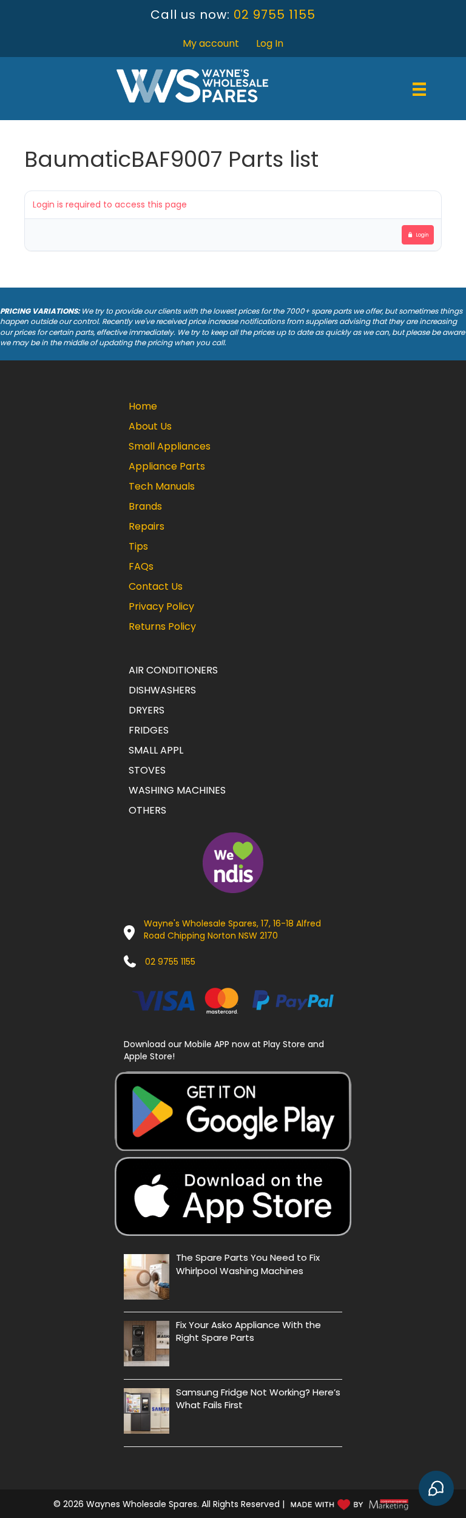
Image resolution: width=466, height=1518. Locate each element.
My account (211, 43)
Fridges (149, 730)
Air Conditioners (173, 670)
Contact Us (156, 586)
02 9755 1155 (275, 14)
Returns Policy (162, 626)
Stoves (147, 770)
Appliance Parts (167, 466)
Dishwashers (162, 690)
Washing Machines (177, 790)
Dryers (146, 710)
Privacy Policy (161, 606)
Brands (145, 506)
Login (422, 234)
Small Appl (156, 750)
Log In (269, 43)
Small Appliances (170, 446)
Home (143, 406)
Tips (138, 546)
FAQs (141, 566)
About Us (150, 426)
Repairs (146, 526)
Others (147, 810)
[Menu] (419, 89)
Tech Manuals (162, 486)
